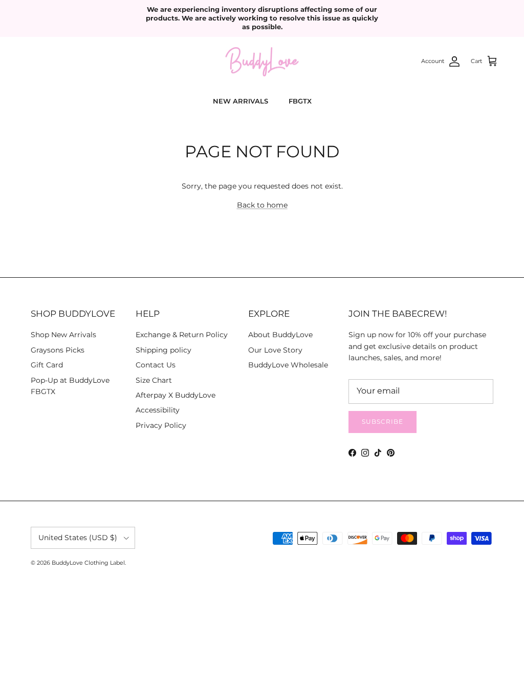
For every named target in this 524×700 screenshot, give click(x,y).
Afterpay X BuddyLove (175, 395)
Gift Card (47, 364)
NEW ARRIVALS (240, 101)
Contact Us (156, 364)
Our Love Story (275, 350)
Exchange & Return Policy (182, 334)
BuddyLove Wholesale (288, 364)
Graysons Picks (57, 350)
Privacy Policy (161, 425)
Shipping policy (163, 350)
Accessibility (158, 410)
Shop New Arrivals (63, 334)
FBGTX (300, 101)
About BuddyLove (280, 334)
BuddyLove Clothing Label (88, 562)
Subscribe (382, 421)
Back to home (262, 205)
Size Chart (154, 380)
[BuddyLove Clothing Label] (262, 62)
